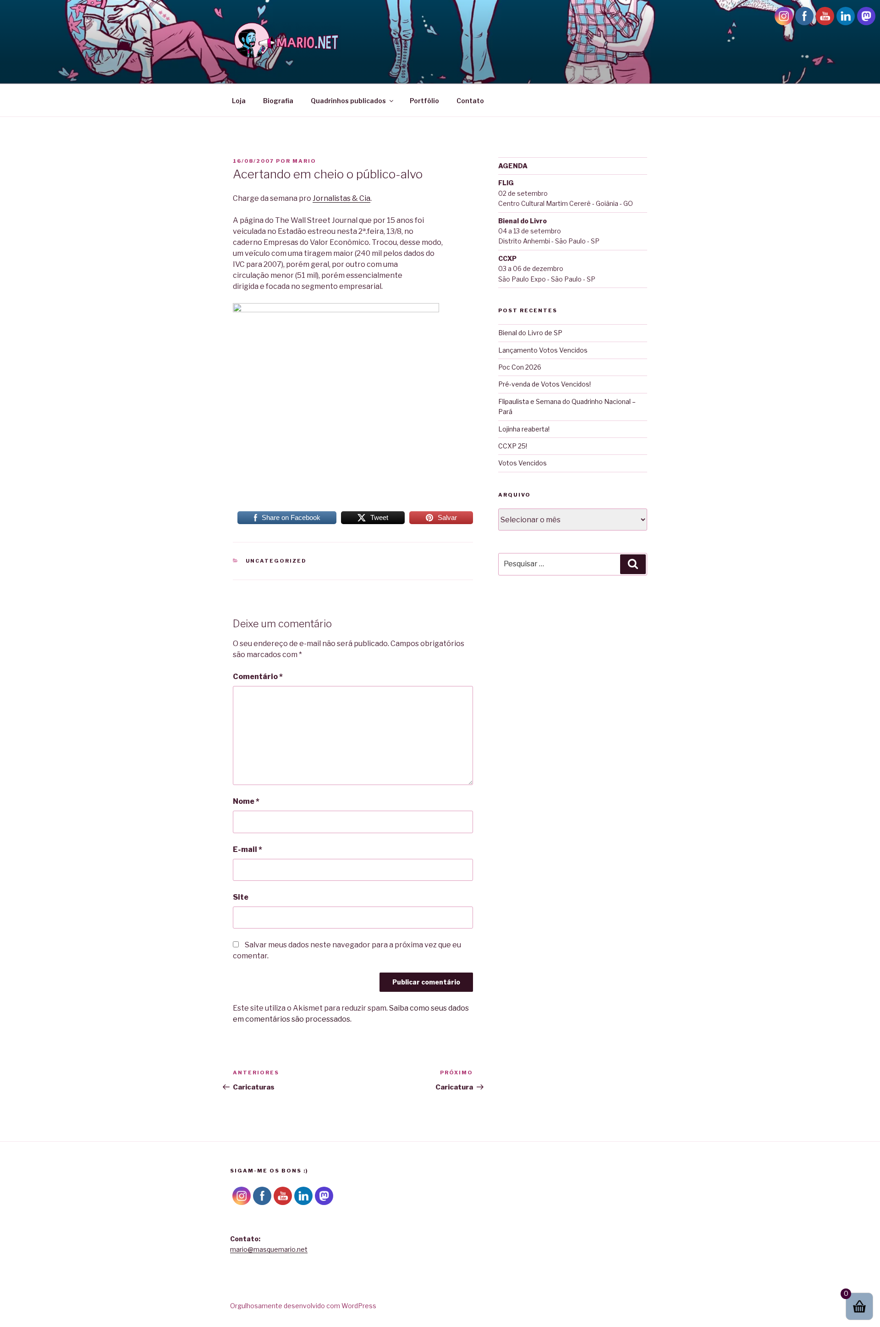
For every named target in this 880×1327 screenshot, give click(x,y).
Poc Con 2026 (519, 367)
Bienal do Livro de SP (530, 333)
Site (240, 897)
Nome (246, 801)
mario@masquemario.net (269, 1249)
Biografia (278, 101)
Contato (470, 101)
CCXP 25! (512, 446)
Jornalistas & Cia (341, 198)
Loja (239, 101)
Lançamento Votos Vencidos (543, 350)
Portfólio (424, 101)
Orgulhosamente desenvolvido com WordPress (303, 1306)
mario (304, 161)
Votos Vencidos (522, 463)
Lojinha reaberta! (524, 429)
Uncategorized (276, 561)
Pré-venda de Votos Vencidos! (544, 384)
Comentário (258, 676)
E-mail (247, 849)
